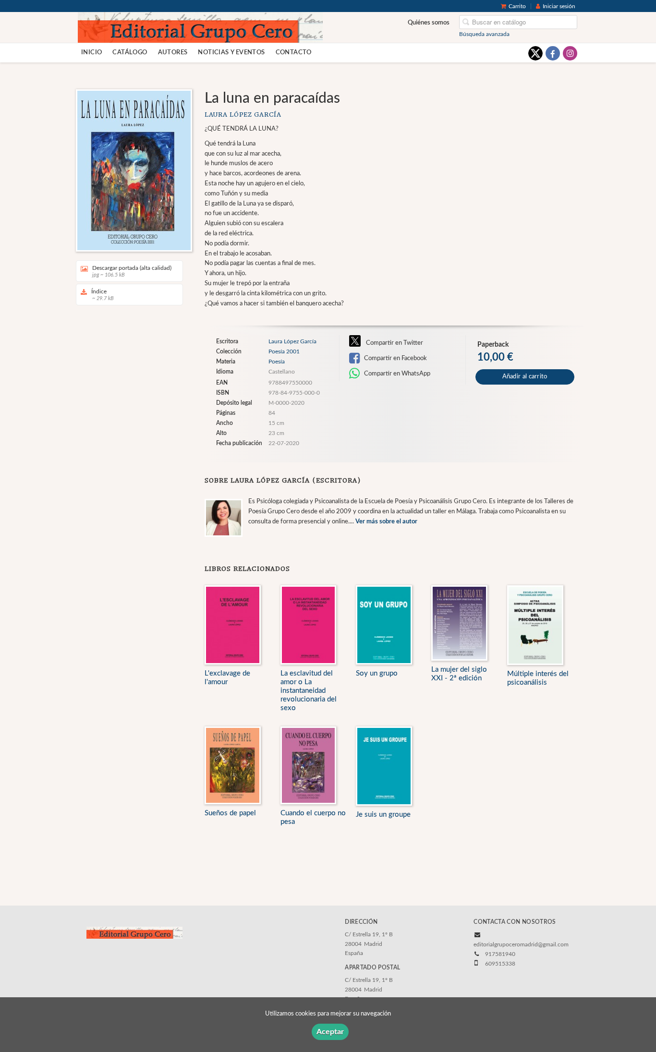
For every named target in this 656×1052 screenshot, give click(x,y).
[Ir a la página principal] (200, 27)
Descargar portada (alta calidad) (131, 271)
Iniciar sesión (559, 6)
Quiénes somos (428, 22)
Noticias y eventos (231, 52)
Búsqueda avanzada (484, 34)
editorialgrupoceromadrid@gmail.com (521, 944)
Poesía (276, 361)
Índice (102, 295)
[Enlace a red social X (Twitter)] (535, 53)
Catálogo (129, 52)
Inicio (91, 52)
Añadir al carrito (524, 377)
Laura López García (243, 114)
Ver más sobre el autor (386, 522)
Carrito (517, 6)
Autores (173, 52)
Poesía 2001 (284, 351)
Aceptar (330, 1032)
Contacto (294, 52)
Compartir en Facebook (395, 358)
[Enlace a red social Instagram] (570, 53)
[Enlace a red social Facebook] (553, 53)
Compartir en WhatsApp (396, 373)
